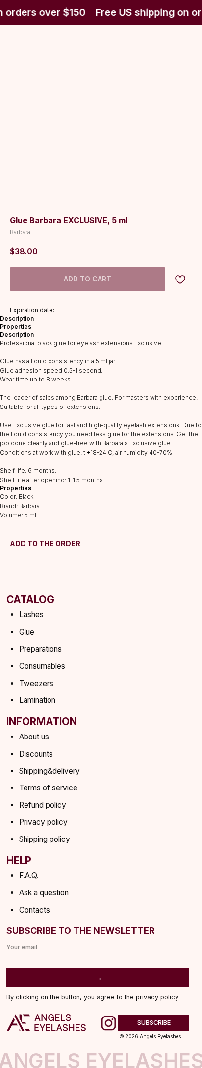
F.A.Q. (29, 875)
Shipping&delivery (49, 771)
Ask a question (44, 892)
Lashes (31, 614)
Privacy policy (43, 822)
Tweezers (36, 683)
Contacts (34, 910)
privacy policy (157, 997)
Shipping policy (44, 839)
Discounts (36, 754)
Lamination (37, 700)
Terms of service (48, 787)
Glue (26, 631)
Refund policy (42, 805)
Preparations (40, 649)
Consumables (42, 666)
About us (34, 736)
